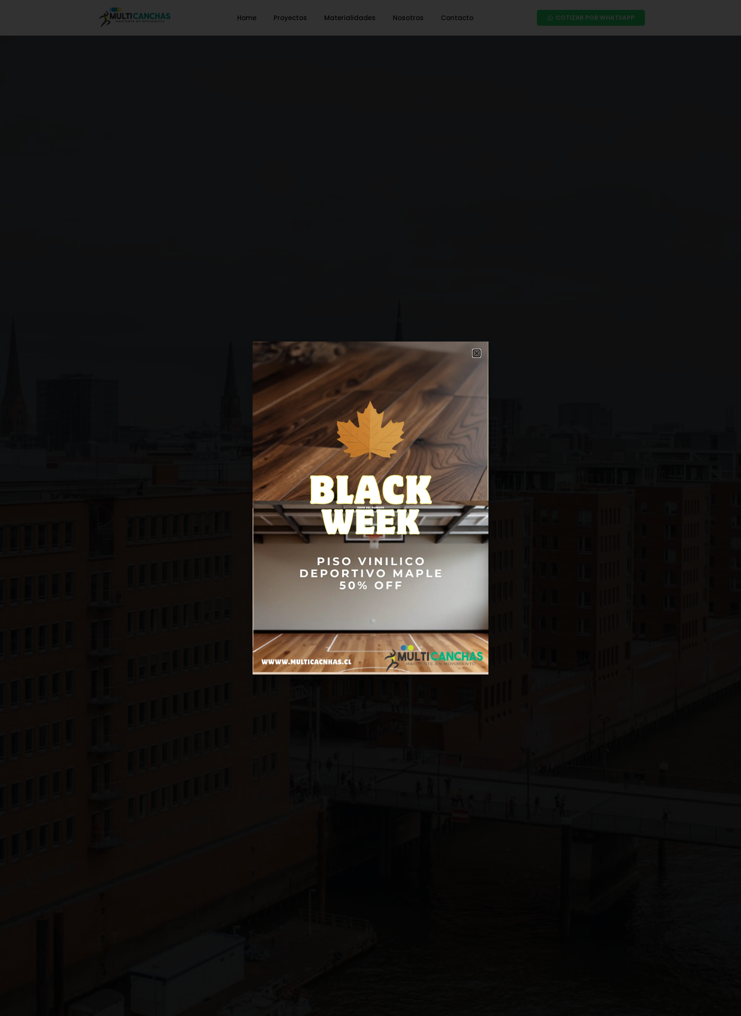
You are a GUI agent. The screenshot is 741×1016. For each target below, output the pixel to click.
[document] (370, 508)
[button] (476, 353)
